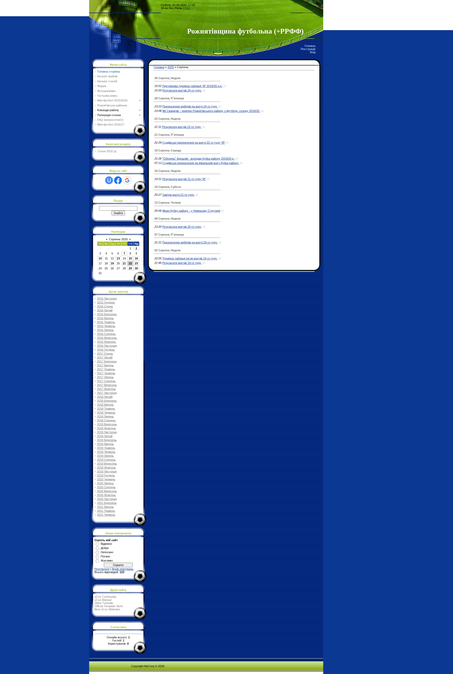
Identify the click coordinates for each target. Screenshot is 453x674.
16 (136, 258)
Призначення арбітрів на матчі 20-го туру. (190, 242)
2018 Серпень (106, 420)
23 (136, 263)
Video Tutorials (103, 603)
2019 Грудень (106, 475)
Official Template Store (108, 606)
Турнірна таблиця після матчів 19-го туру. (189, 258)
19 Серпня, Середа (167, 150)
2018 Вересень (107, 424)
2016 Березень (107, 314)
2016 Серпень (106, 333)
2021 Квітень (105, 506)
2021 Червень (106, 514)
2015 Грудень (106, 302)
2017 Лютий (104, 357)
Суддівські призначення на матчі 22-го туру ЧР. (193, 142)
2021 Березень (107, 502)
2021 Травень (106, 510)
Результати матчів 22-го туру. (181, 126)
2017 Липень (105, 377)
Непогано (107, 552)
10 (100, 258)
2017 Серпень (106, 381)
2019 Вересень (107, 463)
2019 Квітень (105, 443)
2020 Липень (105, 483)
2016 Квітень (105, 318)
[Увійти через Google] (127, 180)
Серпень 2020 (118, 239)
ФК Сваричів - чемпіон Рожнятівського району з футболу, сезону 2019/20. (211, 110)
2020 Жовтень (106, 495)
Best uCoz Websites (107, 609)
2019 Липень (105, 455)
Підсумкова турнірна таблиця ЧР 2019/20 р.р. (192, 86)
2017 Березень (107, 361)
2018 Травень (106, 408)
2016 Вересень (107, 337)
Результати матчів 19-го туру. (182, 262)
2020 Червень (106, 479)
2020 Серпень (106, 487)
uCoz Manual (102, 599)
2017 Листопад (107, 392)
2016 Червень (106, 326)
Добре (105, 548)
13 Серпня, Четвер (167, 202)
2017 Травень (106, 369)
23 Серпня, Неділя (167, 118)
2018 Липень (105, 416)
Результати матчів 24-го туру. (182, 90)
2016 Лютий (104, 310)
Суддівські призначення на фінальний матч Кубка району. (200, 163)
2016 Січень (105, 306)
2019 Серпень (106, 459)
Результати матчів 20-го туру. (182, 226)
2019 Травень (106, 447)
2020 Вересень (107, 491)
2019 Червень (106, 451)
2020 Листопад (107, 499)
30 (136, 268)
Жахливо (107, 560)
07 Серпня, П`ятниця (169, 234)
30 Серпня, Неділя (167, 78)
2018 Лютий (104, 396)
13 (118, 258)
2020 (171, 67)
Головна (310, 45)
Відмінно (106, 543)
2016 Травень (106, 322)
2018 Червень (106, 412)
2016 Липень (105, 329)
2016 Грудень (106, 349)
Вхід (312, 52)
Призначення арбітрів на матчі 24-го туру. (190, 106)
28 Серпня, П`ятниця (169, 98)
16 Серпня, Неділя (167, 170)
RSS (187, 8)
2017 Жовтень (106, 388)
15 (130, 258)
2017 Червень (106, 373)
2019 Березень (107, 440)
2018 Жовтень (106, 428)
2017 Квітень (105, 365)
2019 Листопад (107, 471)
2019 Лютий (104, 436)
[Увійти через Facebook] (118, 180)
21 (124, 263)
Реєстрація (308, 49)
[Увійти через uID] (109, 180)
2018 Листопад (107, 432)
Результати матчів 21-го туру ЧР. (184, 179)
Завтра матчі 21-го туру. (178, 194)
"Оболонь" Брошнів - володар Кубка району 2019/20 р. (198, 158)
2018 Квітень (105, 404)
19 (112, 263)
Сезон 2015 (105, 151)
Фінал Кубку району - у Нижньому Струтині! (191, 210)
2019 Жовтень (106, 467)
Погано (105, 556)
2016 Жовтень (106, 341)
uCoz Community (105, 596)
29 (130, 268)
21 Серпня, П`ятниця (169, 134)
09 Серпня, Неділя (167, 218)
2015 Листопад (107, 298)
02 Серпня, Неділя (167, 250)
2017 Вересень (107, 385)
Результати (101, 568)
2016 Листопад (107, 345)
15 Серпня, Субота (167, 186)
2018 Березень (107, 400)
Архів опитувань (122, 568)
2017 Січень (105, 353)
